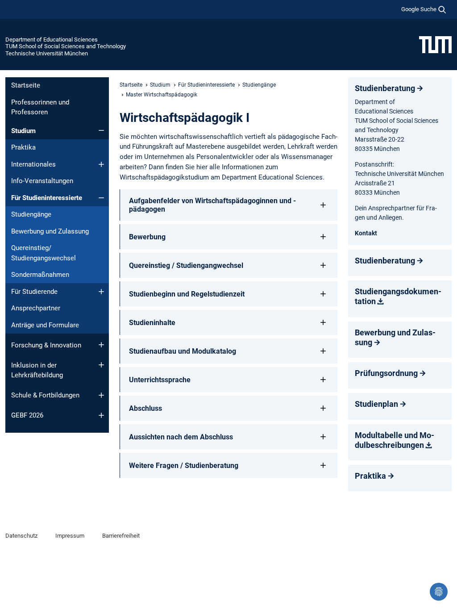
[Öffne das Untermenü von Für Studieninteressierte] (101, 197)
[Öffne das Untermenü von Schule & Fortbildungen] (101, 395)
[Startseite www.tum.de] (435, 44)
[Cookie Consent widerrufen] (439, 592)
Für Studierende (34, 292)
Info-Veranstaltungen (42, 181)
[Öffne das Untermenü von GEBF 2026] (101, 415)
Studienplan (376, 404)
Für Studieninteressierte (46, 198)
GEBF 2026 (27, 415)
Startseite (25, 85)
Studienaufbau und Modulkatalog (182, 351)
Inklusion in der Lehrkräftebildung (37, 370)
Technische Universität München (46, 53)
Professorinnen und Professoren (40, 107)
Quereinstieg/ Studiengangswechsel (43, 253)
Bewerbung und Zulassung (50, 231)
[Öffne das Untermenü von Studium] (101, 130)
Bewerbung (147, 237)
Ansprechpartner (35, 308)
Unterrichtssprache (160, 380)
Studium (23, 131)
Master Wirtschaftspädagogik (161, 95)
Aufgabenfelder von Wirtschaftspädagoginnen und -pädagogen (212, 204)
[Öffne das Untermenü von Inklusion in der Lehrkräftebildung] (101, 364)
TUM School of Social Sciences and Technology (65, 46)
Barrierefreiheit (121, 535)
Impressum (69, 535)
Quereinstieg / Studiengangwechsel (186, 265)
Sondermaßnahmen (40, 275)
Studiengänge (31, 214)
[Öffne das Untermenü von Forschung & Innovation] (101, 344)
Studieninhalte (152, 322)
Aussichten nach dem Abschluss (181, 437)
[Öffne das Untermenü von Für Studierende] (101, 291)
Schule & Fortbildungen (45, 395)
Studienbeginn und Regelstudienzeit (187, 294)
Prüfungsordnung (386, 373)
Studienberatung (385, 88)
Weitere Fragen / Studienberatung (183, 465)
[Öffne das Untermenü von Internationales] (101, 164)
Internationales (33, 164)
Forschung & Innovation (46, 345)
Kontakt (366, 233)
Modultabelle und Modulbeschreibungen (394, 440)
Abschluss (145, 408)
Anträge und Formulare (45, 325)
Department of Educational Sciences (51, 39)
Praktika (23, 147)
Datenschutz (21, 535)
